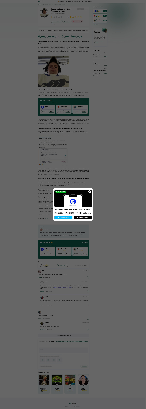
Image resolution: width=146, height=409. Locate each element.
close (89, 191)
